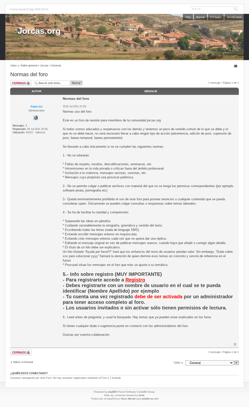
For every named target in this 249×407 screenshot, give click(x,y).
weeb (141, 395)
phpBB (112, 391)
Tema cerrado (21, 83)
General (56, 65)
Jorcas (44, 65)
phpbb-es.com (150, 398)
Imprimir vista (236, 66)
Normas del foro (29, 74)
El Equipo (215, 17)
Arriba (235, 344)
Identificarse (234, 17)
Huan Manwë (128, 398)
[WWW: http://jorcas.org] (35, 117)
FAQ (188, 17)
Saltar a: (178, 362)
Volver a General (23, 362)
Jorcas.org (39, 31)
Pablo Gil (36, 106)
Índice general (29, 65)
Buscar (200, 17)
